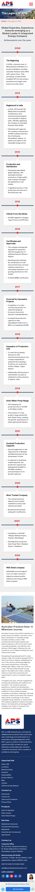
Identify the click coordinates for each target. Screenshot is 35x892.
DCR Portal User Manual (9, 786)
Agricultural (5, 835)
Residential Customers (9, 824)
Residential (5, 829)
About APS (5, 764)
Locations (5, 767)
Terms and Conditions (9, 799)
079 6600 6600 (18, 864)
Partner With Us (7, 777)
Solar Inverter (6, 813)
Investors (4, 772)
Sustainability (6, 775)
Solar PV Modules (7, 810)
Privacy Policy (6, 802)
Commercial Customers (10, 826)
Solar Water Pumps (8, 816)
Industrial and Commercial (11, 832)
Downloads (5, 794)
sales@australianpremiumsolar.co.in (14, 868)
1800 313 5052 (6, 864)
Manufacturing (6, 769)
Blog (3, 780)
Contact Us (5, 796)
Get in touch (18, 889)
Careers (4, 783)
